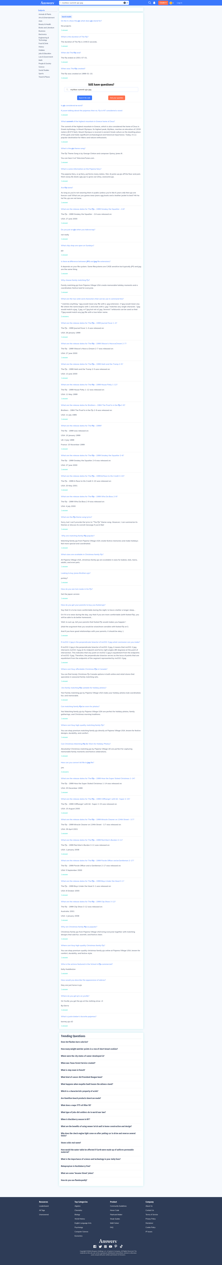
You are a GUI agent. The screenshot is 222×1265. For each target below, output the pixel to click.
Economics (78, 1236)
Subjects (41, 10)
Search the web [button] (84, 98)
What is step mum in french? (73, 1070)
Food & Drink (43, 43)
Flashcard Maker (116, 1215)
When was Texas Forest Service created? (78, 1063)
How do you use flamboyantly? (74, 1180)
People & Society (45, 64)
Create (162, 3)
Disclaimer (149, 1223)
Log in (179, 3)
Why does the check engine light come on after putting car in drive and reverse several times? (98, 1134)
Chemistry (78, 1210)
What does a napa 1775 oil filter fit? (76, 1105)
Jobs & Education (45, 53)
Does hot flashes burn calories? (74, 1042)
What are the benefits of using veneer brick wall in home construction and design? (96, 1126)
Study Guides (115, 1219)
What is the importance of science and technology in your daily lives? (91, 1159)
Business (42, 31)
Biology (77, 1215)
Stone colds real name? (71, 1142)
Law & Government (46, 57)
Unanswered (44, 1215)
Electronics (43, 34)
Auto (40, 21)
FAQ (111, 1227)
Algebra (77, 1206)
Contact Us (150, 1210)
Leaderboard (44, 1206)
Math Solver (114, 1223)
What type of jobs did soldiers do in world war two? (83, 1112)
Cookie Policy (150, 1227)
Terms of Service (152, 1215)
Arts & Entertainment (46, 18)
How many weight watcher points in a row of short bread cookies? (89, 1049)
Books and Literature (46, 28)
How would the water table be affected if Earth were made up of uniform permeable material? (97, 1151)
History (41, 47)
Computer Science (81, 1232)
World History (80, 1219)
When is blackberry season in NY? (75, 1119)
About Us (149, 1206)
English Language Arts (83, 1223)
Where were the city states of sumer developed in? (82, 1056)
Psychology (79, 1227)
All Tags (42, 1210)
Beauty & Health (45, 24)
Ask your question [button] (116, 98)
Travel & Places (44, 77)
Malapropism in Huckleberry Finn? (75, 1166)
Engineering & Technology (44, 39)
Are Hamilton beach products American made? (81, 1098)
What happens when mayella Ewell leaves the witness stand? (87, 1084)
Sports (41, 74)
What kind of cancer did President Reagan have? (81, 1077)
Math (40, 60)
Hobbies (42, 50)
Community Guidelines (118, 1206)
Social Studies (44, 70)
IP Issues (149, 1232)
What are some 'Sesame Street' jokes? (77, 1173)
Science (41, 67)
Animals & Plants (45, 14)
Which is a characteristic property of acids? (79, 1091)
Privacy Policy (151, 1219)
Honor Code (114, 1210)
